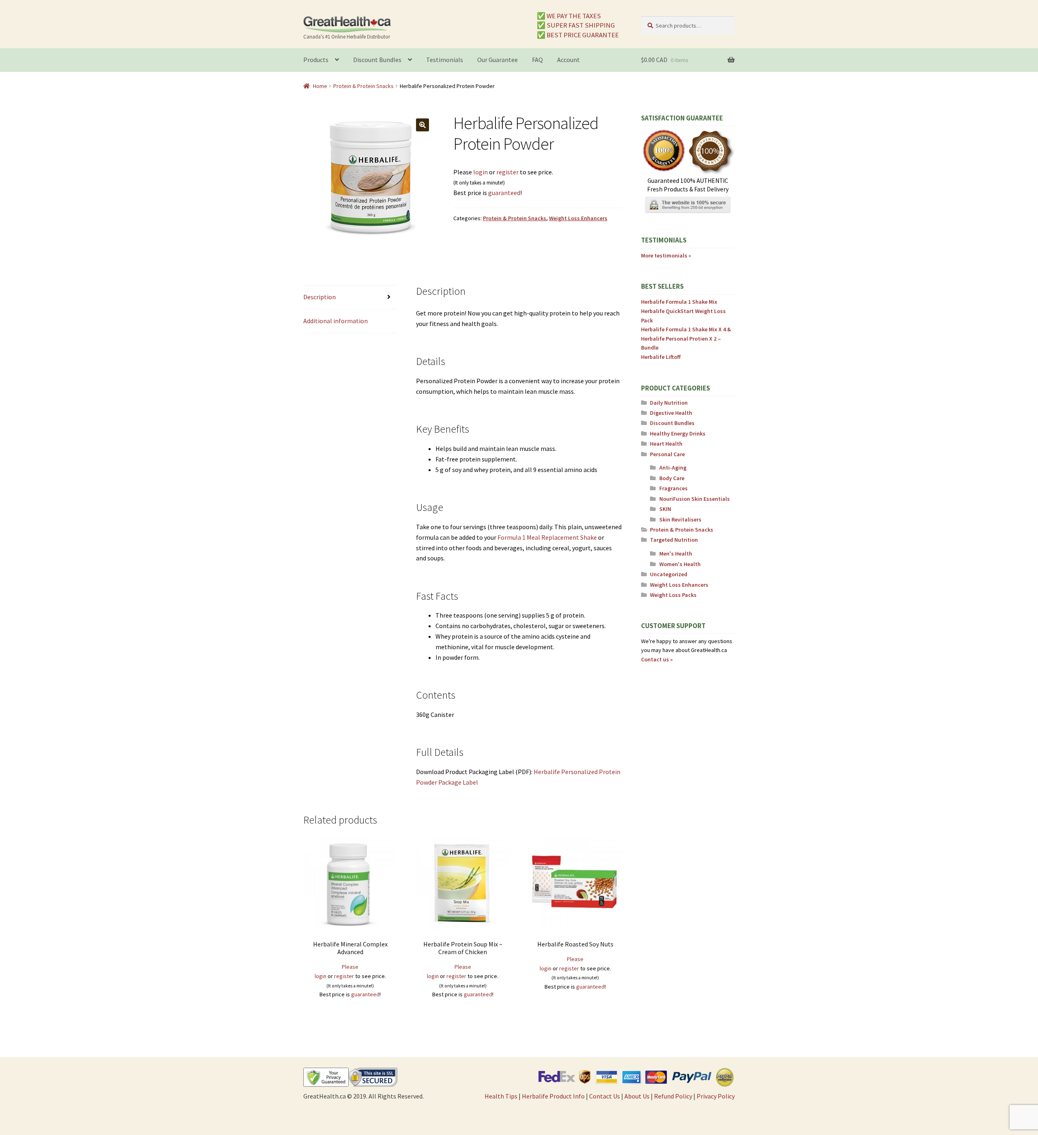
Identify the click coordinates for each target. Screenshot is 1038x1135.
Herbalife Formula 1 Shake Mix (679, 301)
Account (568, 60)
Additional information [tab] (335, 321)
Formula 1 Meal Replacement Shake (547, 537)
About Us (637, 1096)
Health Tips (501, 1096)
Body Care (671, 478)
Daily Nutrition (669, 402)
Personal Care (667, 454)
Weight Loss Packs (673, 595)
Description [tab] (319, 297)
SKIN (665, 509)
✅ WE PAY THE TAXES (569, 15)
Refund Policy (673, 1096)
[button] (422, 124)
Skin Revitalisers (680, 519)
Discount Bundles (377, 60)
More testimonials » (666, 255)
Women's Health (680, 564)
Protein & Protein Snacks (363, 86)
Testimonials (444, 60)
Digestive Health (671, 412)
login (480, 172)
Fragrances (673, 488)
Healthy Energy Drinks (678, 433)
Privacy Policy (716, 1096)
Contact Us (604, 1096)
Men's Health (675, 553)
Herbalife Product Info (553, 1096)
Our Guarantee (497, 60)
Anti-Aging (672, 467)
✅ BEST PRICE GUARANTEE (578, 34)
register (507, 172)
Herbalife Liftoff (661, 356)
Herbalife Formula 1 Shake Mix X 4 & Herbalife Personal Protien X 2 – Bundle (686, 338)
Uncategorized (668, 574)
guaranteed (504, 193)
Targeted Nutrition (674, 539)
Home (320, 86)
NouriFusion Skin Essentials (694, 498)
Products (315, 60)
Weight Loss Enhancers (578, 218)
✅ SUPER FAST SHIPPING (576, 25)
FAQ (537, 60)
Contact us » (657, 659)
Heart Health (666, 443)
